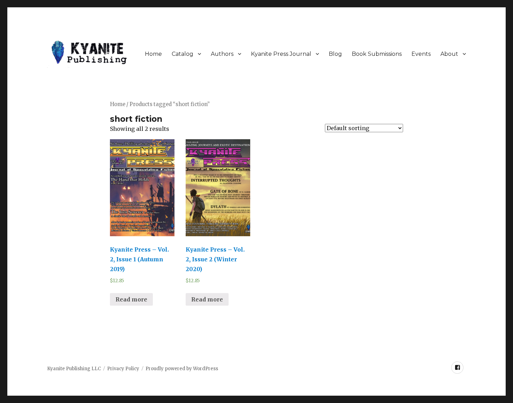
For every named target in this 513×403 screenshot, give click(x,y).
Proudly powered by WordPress (182, 369)
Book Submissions (377, 54)
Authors (222, 54)
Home (153, 54)
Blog (335, 54)
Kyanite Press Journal (281, 54)
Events (421, 54)
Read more (131, 299)
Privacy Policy (123, 369)
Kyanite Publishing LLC (74, 369)
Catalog (182, 54)
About (449, 54)
